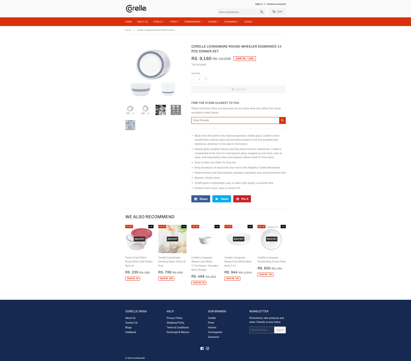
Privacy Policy (175, 318)
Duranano (213, 336)
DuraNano (230, 21)
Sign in (258, 4)
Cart (280, 12)
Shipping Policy (175, 322)
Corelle (158, 21)
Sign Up (280, 330)
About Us (142, 21)
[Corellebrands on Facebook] (202, 348)
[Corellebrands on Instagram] (207, 348)
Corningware (192, 21)
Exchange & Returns (178, 332)
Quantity (195, 73)
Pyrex (173, 21)
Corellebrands (138, 358)
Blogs (128, 327)
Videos (248, 21)
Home (128, 21)
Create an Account (276, 4)
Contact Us (131, 322)
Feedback (130, 332)
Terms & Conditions (178, 327)
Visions (212, 21)
